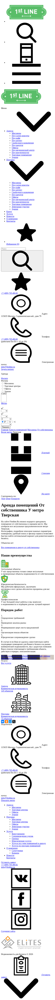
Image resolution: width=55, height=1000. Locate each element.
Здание (15, 157)
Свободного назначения (23, 143)
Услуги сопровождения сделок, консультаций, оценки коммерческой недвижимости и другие (25, 657)
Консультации (18, 834)
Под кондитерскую (20, 152)
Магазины (16, 133)
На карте (45, 494)
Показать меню (8, 800)
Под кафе (16, 138)
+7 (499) (9, 293)
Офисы (15, 148)
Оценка (15, 838)
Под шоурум (17, 145)
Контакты (10, 221)
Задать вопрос (7, 369)
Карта (9, 211)
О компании (12, 219)
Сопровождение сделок (22, 836)
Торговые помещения (22, 155)
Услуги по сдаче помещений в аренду (29, 843)
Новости (10, 216)
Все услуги (6, 663)
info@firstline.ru (8, 367)
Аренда (9, 131)
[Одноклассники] (6, 721)
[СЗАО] (4, 394)
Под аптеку (17, 140)
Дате (3, 498)
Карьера (15, 853)
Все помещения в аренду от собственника (20, 547)
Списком (45, 473)
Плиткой (45, 453)
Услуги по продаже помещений (26, 846)
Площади (15, 498)
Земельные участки (20, 207)
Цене (8, 498)
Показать (5, 427)
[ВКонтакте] (2, 721)
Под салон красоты (20, 136)
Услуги (9, 214)
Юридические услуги (21, 841)
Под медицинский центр (23, 150)
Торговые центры (20, 810)
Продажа (10, 160)
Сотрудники (17, 850)
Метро (4, 403)
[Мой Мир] (10, 721)
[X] (13, 721)
